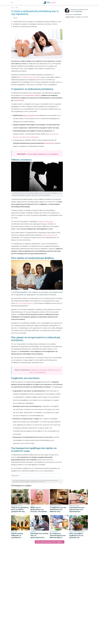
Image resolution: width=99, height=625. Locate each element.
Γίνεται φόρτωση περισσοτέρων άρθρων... (49, 542)
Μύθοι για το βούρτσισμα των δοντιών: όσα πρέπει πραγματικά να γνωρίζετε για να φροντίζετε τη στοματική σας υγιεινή (39, 509)
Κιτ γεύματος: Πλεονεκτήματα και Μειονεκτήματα (57, 535)
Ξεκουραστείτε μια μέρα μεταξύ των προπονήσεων (76, 509)
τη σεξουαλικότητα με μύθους (30, 77)
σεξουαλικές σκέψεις (32, 95)
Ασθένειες (33, 531)
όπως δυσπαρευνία (49, 235)
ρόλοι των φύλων (29, 115)
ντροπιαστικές (19, 100)
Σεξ (16, 7)
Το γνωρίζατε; (54, 531)
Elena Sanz (79, 11)
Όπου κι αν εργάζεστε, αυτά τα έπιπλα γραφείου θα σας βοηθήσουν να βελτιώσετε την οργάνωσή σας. (20, 509)
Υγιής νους (14, 531)
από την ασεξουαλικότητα (24, 303)
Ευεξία (32, 505)
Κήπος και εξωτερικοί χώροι (77, 531)
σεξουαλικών (49, 143)
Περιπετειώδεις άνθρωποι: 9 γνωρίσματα (17, 535)
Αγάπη (12, 7)
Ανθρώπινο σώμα (74, 505)
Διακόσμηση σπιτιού (16, 505)
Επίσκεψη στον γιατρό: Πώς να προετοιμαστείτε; (40, 535)
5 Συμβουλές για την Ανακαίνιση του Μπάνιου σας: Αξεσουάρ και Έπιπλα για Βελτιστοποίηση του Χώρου (58, 509)
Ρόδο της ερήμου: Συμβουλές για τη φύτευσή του (76, 535)
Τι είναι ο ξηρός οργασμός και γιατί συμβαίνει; (43, 154)
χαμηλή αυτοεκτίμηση (45, 221)
